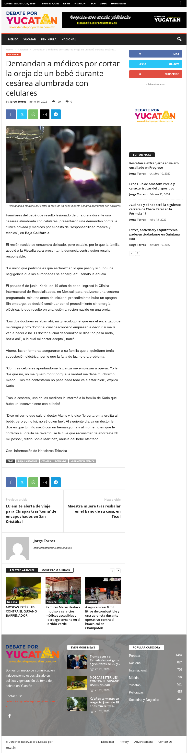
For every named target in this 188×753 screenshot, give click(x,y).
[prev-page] (112, 570)
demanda (60, 461)
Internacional (138, 670)
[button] (179, 39)
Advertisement (143, 741)
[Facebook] (180, 3)
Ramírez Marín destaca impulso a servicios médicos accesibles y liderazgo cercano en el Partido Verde (63, 615)
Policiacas (136, 692)
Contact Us (165, 741)
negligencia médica (82, 461)
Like (176, 53)
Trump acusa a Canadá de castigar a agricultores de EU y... (105, 660)
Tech (92, 3)
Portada (134, 656)
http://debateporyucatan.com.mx (53, 547)
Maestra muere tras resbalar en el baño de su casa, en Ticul (94, 511)
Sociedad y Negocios (144, 700)
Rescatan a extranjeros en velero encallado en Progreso (154, 165)
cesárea (46, 461)
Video (103, 3)
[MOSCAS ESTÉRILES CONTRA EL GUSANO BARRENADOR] (23, 590)
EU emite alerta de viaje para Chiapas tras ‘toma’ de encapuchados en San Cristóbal (31, 514)
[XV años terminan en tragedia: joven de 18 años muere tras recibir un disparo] (77, 704)
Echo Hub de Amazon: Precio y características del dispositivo (152, 186)
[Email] (44, 114)
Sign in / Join (50, 3)
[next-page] (118, 570)
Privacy (124, 741)
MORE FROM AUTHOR (56, 570)
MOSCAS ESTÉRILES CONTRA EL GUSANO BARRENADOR (21, 611)
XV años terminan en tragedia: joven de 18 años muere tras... (104, 702)
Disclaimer (107, 741)
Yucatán (30, 39)
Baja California (27, 461)
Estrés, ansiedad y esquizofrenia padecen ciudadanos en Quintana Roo (154, 234)
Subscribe (172, 74)
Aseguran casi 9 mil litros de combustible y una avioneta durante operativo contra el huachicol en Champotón (102, 617)
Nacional (68, 39)
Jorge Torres (18, 101)
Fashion (79, 3)
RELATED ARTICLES (22, 570)
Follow (173, 64)
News (66, 3)
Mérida (13, 39)
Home (9, 49)
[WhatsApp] (33, 114)
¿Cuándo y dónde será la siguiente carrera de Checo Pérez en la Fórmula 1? (155, 209)
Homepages (119, 3)
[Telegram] (56, 114)
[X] (22, 114)
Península (49, 39)
